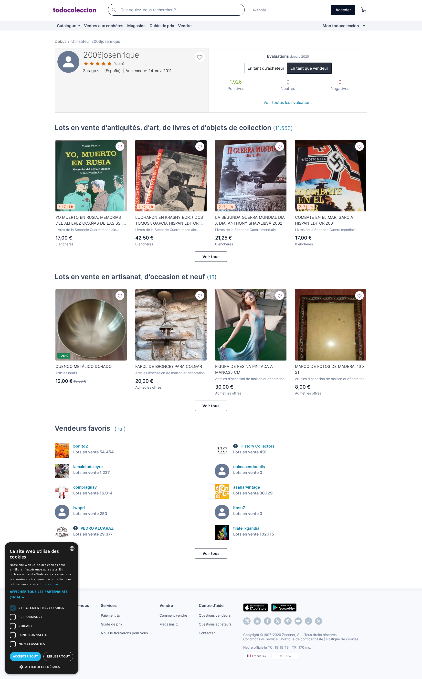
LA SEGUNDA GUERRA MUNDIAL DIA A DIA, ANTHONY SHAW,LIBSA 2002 (250, 220)
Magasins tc (169, 624)
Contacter (207, 633)
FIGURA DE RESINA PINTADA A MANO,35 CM (244, 369)
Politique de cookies (342, 639)
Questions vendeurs (215, 615)
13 (212, 277)
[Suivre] (120, 146)
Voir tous (211, 256)
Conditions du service (260, 639)
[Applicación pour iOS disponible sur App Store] (255, 607)
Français (258, 656)
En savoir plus (50, 584)
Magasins (136, 25)
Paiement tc (110, 615)
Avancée (259, 10)
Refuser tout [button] (58, 656)
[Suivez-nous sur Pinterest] (288, 621)
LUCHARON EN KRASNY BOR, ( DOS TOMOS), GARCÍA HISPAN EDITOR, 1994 (169, 220)
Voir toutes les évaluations (288, 102)
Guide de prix (161, 25)
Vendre (184, 25)
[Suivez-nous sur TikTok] (308, 621)
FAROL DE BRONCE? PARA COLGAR (168, 366)
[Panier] (364, 10)
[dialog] (41, 608)
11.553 (283, 128)
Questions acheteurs (215, 624)
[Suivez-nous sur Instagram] (247, 621)
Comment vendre (173, 615)
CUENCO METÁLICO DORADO (83, 366)
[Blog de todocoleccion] (318, 621)
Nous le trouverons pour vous (124, 633)
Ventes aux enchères (103, 25)
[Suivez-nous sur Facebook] (267, 621)
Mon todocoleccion (341, 25)
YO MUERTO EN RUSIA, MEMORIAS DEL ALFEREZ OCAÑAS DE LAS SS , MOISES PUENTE (89, 220)
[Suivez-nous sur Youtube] (298, 621)
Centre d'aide (211, 605)
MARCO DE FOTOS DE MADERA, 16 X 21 (330, 369)
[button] (41, 594)
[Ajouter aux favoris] (200, 57)
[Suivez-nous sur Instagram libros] (257, 621)
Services (109, 605)
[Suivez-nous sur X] (277, 621)
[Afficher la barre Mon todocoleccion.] (364, 26)
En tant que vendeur (309, 68)
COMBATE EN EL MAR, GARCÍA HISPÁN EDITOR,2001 (324, 220)
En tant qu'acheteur (266, 68)
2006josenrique (111, 55)
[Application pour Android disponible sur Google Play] (283, 607)
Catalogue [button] (67, 25)
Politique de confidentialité (302, 639)
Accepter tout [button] (25, 656)
